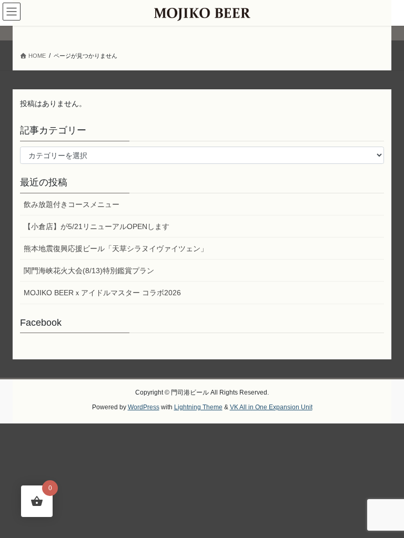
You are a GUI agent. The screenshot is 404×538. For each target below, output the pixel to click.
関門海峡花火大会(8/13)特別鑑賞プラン (89, 270)
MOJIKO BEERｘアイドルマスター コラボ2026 (102, 292)
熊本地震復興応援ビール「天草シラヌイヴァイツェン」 (116, 248)
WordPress (143, 407)
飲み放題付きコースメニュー (71, 204)
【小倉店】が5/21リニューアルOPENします (96, 226)
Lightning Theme (198, 407)
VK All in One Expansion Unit (271, 407)
